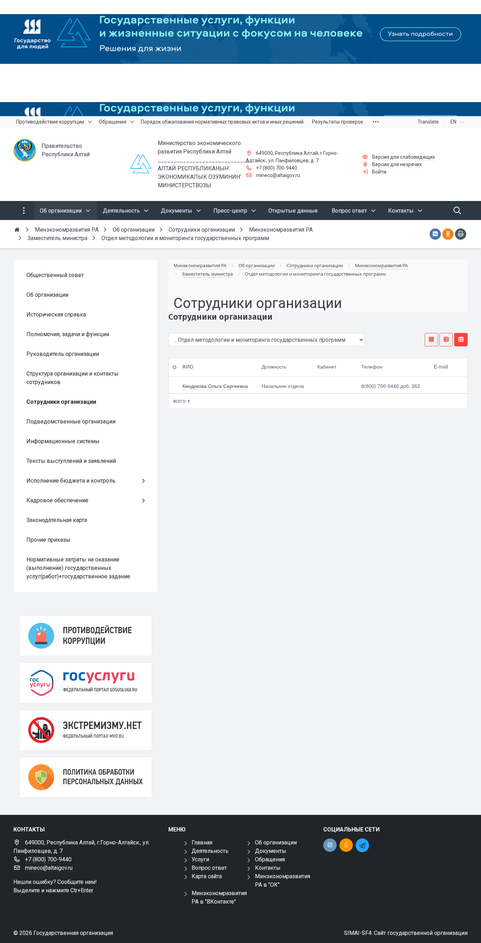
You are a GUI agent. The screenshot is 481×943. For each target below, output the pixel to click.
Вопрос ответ (209, 868)
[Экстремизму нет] (85, 730)
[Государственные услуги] (85, 682)
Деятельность (210, 851)
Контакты (268, 868)
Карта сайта (207, 876)
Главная (202, 842)
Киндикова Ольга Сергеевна (215, 385)
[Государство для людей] (240, 58)
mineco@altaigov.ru (278, 175)
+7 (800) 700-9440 (276, 168)
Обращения (270, 859)
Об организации (276, 842)
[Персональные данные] (85, 777)
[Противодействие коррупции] (85, 635)
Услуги (200, 859)
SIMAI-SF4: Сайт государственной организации (406, 933)
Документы (270, 851)
